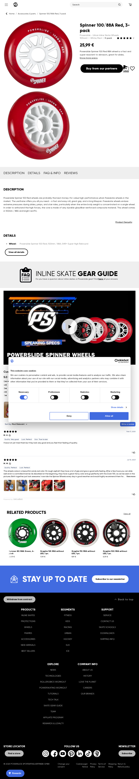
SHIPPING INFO (107, 639)
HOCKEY (68, 639)
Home (12, 14)
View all (127, 514)
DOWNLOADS (107, 633)
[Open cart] (130, 4)
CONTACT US (107, 621)
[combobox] (94, 4)
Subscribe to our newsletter (110, 579)
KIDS (68, 621)
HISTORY (87, 676)
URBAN (67, 633)
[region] (38, 90)
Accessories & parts (27, 14)
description (14, 173)
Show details (117, 407)
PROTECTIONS (28, 621)
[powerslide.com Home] (15, 4)
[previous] (10, 536)
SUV (68, 645)
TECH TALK (53, 699)
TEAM (53, 711)
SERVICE (107, 615)
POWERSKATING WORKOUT (53, 687)
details (34, 173)
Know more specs (89, 58)
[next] (129, 536)
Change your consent (64, 765)
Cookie (79, 764)
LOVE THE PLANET (87, 681)
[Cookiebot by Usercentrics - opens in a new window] (117, 361)
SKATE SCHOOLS (107, 627)
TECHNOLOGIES (53, 676)
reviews (71, 173)
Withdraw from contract (19, 599)
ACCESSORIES (28, 639)
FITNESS (68, 615)
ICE (67, 651)
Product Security (124, 222)
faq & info (52, 173)
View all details (16, 252)
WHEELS (28, 627)
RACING (68, 627)
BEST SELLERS (28, 651)
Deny (69, 416)
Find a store (14, 753)
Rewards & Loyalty (53, 723)
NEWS (53, 670)
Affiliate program (53, 717)
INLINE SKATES (28, 615)
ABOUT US (87, 670)
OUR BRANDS (87, 693)
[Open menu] (6, 4)
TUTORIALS (53, 693)
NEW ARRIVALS (28, 645)
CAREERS (87, 687)
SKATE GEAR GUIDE (53, 705)
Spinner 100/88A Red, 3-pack (52, 14)
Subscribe (127, 753)
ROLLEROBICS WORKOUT (53, 681)
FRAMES (28, 633)
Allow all (109, 416)
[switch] (54, 397)
